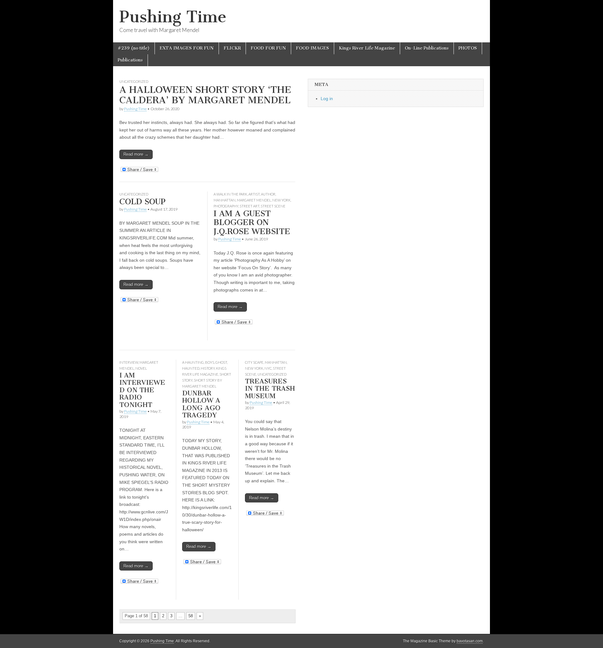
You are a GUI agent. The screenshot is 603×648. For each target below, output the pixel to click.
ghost (221, 362)
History (208, 368)
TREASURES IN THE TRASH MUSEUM (270, 388)
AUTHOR (268, 194)
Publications (130, 60)
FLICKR (232, 48)
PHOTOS (468, 48)
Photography (226, 206)
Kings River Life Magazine (367, 48)
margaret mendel (254, 200)
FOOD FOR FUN (268, 48)
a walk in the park (230, 194)
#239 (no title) (134, 48)
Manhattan (225, 200)
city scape (254, 362)
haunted (190, 368)
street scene (273, 206)
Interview (128, 362)
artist (254, 194)
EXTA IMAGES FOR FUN (187, 48)
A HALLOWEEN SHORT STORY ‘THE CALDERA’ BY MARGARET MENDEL (205, 95)
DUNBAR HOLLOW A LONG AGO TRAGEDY (201, 404)
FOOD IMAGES (312, 48)
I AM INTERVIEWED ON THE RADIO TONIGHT (142, 390)
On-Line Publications (427, 48)
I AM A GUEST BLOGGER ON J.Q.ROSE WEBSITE (252, 222)
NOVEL (141, 368)
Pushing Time (172, 16)
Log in (327, 98)
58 (190, 615)
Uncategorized (133, 81)
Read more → (136, 154)
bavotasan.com (470, 641)
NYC (268, 368)
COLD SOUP (142, 201)
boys (209, 362)
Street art (249, 206)
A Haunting (193, 362)
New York (281, 200)
